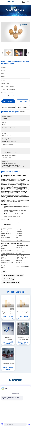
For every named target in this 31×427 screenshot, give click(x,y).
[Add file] (2, 424)
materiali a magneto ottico (10, 282)
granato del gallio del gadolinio (12, 275)
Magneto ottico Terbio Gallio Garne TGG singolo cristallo (8, 313)
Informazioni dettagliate (8, 107)
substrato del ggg (8, 279)
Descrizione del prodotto (22, 108)
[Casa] (15, 382)
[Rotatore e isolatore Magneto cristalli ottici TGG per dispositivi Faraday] (15, 32)
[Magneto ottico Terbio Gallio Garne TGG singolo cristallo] (8, 303)
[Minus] (29, 388)
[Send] (28, 424)
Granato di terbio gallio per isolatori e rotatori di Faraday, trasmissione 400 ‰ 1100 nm (23, 313)
